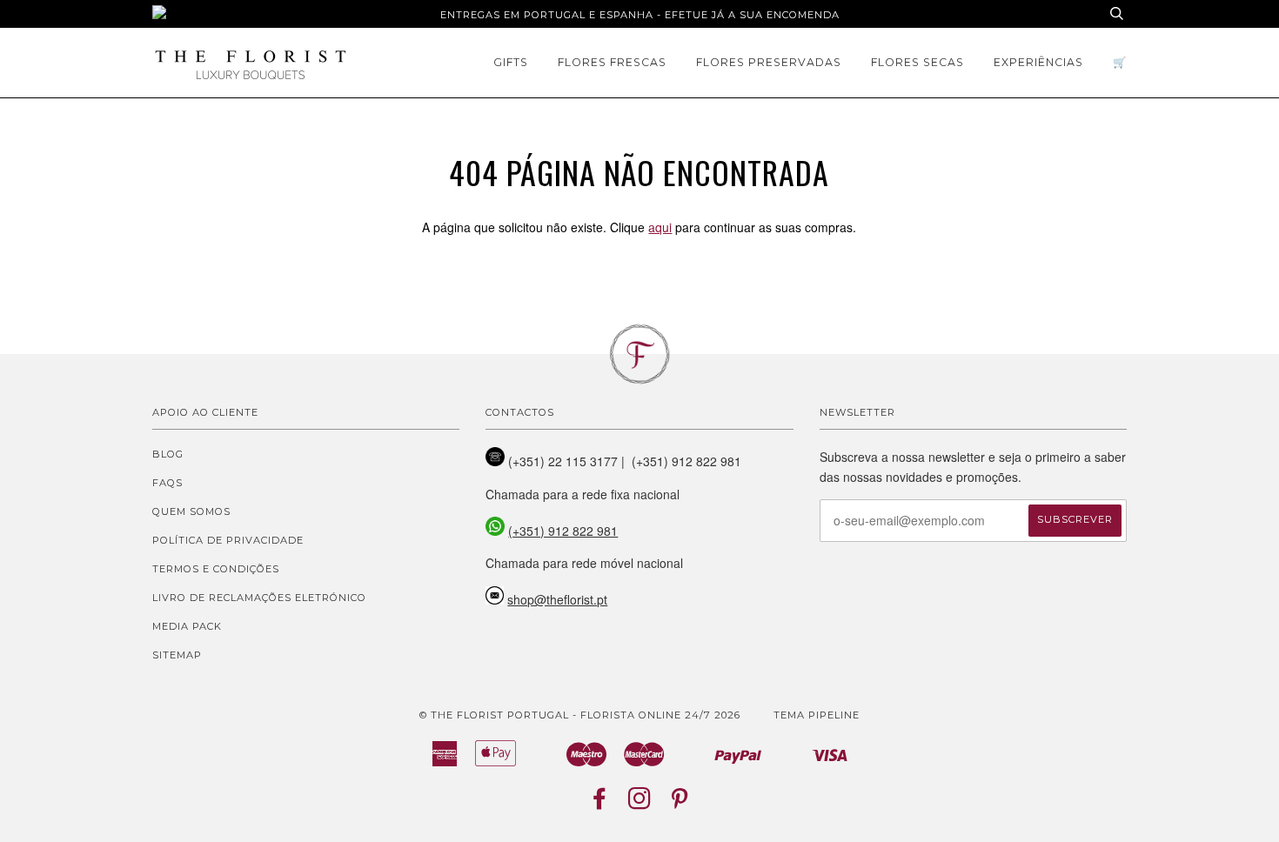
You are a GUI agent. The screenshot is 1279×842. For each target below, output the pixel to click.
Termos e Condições (215, 569)
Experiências (1038, 62)
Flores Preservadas (768, 62)
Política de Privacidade (228, 540)
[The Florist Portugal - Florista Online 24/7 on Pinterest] (680, 804)
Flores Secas (917, 62)
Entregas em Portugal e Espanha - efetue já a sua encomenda (640, 15)
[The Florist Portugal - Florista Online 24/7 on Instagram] (640, 804)
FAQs (167, 483)
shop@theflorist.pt (557, 599)
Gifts (510, 62)
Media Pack (187, 626)
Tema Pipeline (816, 715)
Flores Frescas (612, 62)
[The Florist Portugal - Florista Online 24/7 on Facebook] (600, 804)
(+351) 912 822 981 (563, 530)
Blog (168, 454)
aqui (660, 227)
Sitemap (177, 655)
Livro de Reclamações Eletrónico (259, 597)
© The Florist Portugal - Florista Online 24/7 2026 (579, 715)
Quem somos (191, 511)
